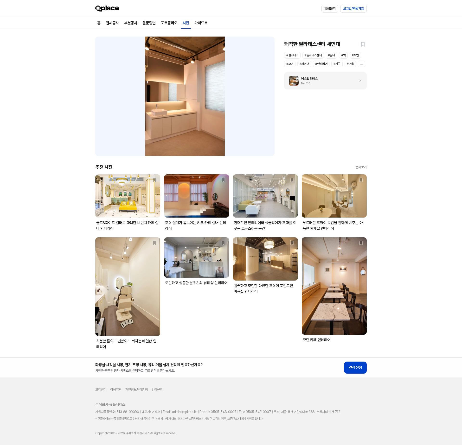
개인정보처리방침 (136, 389)
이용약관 (115, 389)
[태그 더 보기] (361, 64)
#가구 (337, 64)
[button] (363, 44)
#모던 (289, 64)
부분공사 (130, 23)
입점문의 (329, 8)
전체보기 (361, 167)
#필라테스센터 (313, 55)
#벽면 (355, 55)
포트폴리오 (169, 23)
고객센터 (100, 389)
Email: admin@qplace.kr (180, 412)
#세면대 (304, 64)
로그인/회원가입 (353, 8)
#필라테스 (292, 55)
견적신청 (355, 367)
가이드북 (200, 23)
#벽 (343, 55)
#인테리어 (321, 64)
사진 (186, 23)
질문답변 (148, 23)
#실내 (331, 55)
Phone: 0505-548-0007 (217, 412)
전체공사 (112, 23)
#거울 (350, 64)
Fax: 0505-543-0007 (255, 412)
